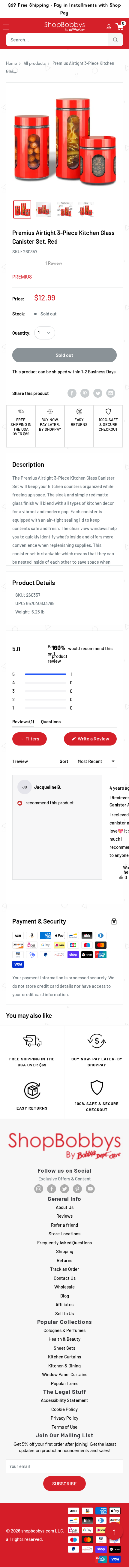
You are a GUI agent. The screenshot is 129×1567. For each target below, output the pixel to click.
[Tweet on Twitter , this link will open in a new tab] (97, 393)
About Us (65, 1207)
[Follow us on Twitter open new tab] (64, 1188)
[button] (120, 26)
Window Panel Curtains (64, 1374)
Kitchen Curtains (64, 1356)
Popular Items (64, 1383)
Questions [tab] (51, 723)
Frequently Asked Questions (64, 1242)
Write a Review (97, 740)
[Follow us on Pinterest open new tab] (77, 1188)
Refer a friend (64, 1225)
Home (11, 63)
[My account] (108, 26)
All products (35, 63)
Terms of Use (64, 1427)
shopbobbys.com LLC (42, 1530)
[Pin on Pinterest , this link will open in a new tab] (84, 393)
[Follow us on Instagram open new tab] (38, 1188)
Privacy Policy (64, 1418)
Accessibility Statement (64, 1400)
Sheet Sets (64, 1348)
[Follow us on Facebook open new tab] (51, 1188)
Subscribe (64, 1483)
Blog (64, 1295)
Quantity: (21, 333)
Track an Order (64, 1269)
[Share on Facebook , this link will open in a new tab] (72, 393)
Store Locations (64, 1233)
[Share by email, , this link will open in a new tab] (110, 393)
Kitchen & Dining (64, 1365)
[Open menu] (6, 27)
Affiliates (65, 1304)
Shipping (64, 1251)
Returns (64, 1260)
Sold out (64, 355)
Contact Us (65, 1278)
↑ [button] (114, 1531)
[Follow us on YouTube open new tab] (90, 1188)
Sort (64, 761)
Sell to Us (64, 1313)
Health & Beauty (64, 1339)
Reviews (64, 1216)
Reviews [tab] (23, 723)
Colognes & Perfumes (65, 1330)
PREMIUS (22, 276)
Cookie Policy (64, 1409)
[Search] (115, 39)
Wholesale (64, 1286)
